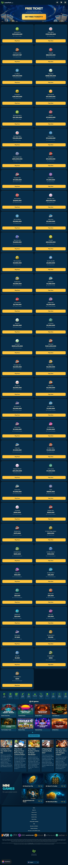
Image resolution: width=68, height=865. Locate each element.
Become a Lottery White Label (34, 830)
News (34, 807)
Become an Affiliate (34, 826)
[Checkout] (62, 2)
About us (34, 810)
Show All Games (34, 735)
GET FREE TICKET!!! (34, 17)
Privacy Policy (34, 814)
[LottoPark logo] (7, 2)
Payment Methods (34, 828)
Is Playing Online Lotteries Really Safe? (47, 751)
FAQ (34, 823)
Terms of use (34, 812)
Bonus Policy (34, 819)
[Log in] (57, 2)
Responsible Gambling (34, 821)
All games (35, 701)
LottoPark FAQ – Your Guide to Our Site (6, 751)
